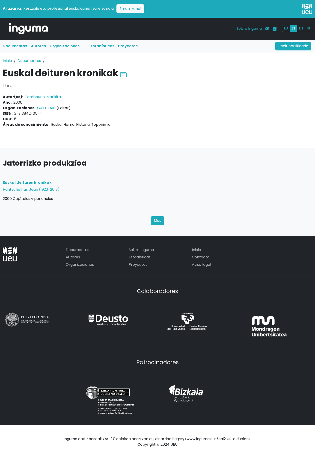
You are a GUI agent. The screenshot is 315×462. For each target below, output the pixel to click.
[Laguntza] (274, 29)
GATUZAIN (46, 108)
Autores (38, 46)
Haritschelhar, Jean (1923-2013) (31, 189)
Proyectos (128, 46)
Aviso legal (201, 264)
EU (286, 28)
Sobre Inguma (249, 28)
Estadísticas (102, 46)
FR (308, 28)
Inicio (7, 60)
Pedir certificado (293, 46)
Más (157, 220)
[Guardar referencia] (123, 74)
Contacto (200, 257)
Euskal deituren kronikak (27, 182)
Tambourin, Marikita (43, 96)
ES (293, 28)
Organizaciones (65, 46)
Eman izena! (130, 8)
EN (301, 28)
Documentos (15, 46)
